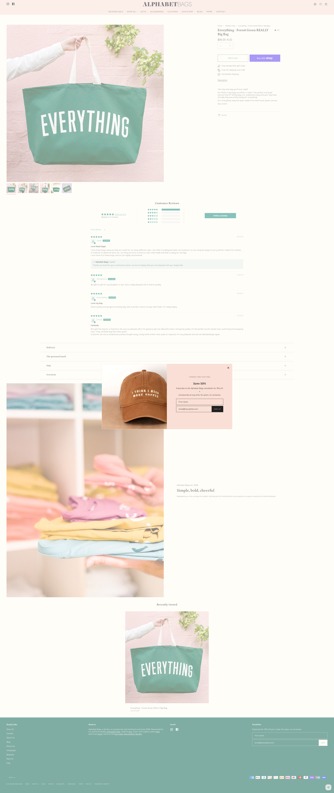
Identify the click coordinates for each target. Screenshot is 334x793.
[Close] (228, 367)
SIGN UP (217, 409)
